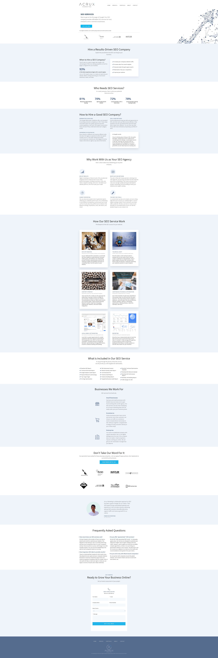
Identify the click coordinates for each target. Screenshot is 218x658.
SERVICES (101, 641)
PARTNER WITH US (109, 462)
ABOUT (115, 641)
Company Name (96, 602)
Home (108, 5)
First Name (95, 596)
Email (111, 596)
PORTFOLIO (108, 641)
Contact (135, 5)
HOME (95, 641)
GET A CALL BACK (86, 26)
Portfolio (122, 5)
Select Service (95, 608)
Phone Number (112, 602)
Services (114, 5)
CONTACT (122, 641)
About (129, 5)
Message (95, 614)
